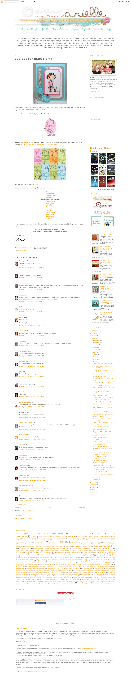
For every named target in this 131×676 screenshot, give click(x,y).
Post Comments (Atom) (28, 510)
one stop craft (50, 562)
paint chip (92, 562)
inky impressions (49, 555)
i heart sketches (34, 555)
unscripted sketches (67, 583)
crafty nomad (95, 543)
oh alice (20, 562)
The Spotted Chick (24, 402)
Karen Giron (50, 207)
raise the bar (60, 568)
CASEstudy (39, 539)
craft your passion (31, 543)
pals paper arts (100, 562)
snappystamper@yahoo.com (90, 648)
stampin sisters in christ (109, 575)
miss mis (112, 559)
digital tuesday (99, 548)
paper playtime (59, 564)
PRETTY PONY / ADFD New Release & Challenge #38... (103, 468)
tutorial (35, 583)
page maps (85, 562)
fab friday (28, 552)
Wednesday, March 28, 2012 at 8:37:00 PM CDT (32, 490)
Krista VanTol (50, 192)
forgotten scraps (87, 552)
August (95, 350)
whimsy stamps (106, 583)
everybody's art (20, 552)
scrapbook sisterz (104, 570)
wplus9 (113, 583)
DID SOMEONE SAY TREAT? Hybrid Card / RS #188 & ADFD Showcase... (107, 248)
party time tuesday (32, 566)
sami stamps (30, 570)
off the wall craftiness (110, 561)
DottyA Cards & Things (26, 422)
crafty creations (86, 543)
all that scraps (101, 533)
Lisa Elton (22, 331)
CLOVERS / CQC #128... (100, 429)
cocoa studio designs (105, 539)
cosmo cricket (106, 542)
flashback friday (61, 552)
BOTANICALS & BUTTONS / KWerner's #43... (106, 262)
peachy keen (42, 566)
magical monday (25, 559)
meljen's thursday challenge (66, 559)
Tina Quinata (54, 107)
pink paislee (92, 566)
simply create (25, 574)
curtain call (77, 546)
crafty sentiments (105, 543)
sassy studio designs (49, 570)
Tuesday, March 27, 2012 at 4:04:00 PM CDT (31, 356)
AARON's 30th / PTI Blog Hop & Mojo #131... (107, 313)
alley (108, 533)
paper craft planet (20, 564)
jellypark (99, 555)
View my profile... (95, 91)
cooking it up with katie (86, 542)
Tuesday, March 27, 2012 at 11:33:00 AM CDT (32, 277)
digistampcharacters (77, 548)
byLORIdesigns (22, 250)
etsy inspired (110, 550)
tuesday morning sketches (102, 581)
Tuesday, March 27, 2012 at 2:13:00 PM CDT (31, 335)
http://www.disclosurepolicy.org (40, 671)
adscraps (89, 533)
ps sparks (36, 568)
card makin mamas (51, 538)
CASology (46, 540)
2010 (93, 485)
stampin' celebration (30, 577)
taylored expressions (74, 579)
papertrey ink (20, 566)
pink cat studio (84, 566)
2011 (93, 482)
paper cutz (42, 564)
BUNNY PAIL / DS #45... (99, 374)
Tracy (20, 496)
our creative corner (70, 562)
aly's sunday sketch (43, 536)
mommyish (50, 561)
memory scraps (78, 559)
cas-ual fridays (108, 538)
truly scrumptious (90, 581)
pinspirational (100, 566)
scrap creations (81, 570)
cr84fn (113, 542)
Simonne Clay (50, 195)
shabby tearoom (69, 572)
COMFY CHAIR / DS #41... (100, 471)
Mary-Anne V (23, 434)
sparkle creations (20, 575)
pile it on (75, 566)
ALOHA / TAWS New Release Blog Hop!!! (105, 275)
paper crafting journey (32, 564)
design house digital (62, 548)
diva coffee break (30, 550)
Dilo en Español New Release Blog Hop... (106, 301)
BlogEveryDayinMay (105, 536)
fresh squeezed (33, 554)
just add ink (106, 556)
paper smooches (77, 564)
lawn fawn (84, 557)
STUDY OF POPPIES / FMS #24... (102, 446)
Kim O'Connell (50, 212)
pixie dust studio (109, 566)
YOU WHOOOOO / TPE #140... (101, 411)
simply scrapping (35, 574)
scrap (69, 570)
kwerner (77, 557)
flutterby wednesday (71, 552)
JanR (20, 307)
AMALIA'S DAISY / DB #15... (101, 441)
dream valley (62, 550)
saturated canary (60, 570)
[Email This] (38, 248)
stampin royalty (96, 576)
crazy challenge (29, 546)
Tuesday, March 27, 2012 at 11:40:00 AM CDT (32, 301)
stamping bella (49, 577)
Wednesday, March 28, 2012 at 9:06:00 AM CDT (32, 459)
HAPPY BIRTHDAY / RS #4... (101, 385)
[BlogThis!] (40, 248)
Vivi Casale (22, 273)
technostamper (103, 579)
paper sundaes (88, 564)
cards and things (98, 538)
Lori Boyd (50, 218)
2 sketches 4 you (31, 534)
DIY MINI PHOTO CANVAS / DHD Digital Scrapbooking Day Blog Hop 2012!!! (106, 289)
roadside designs (99, 568)
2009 (93, 487)
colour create (52, 542)
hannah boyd (82, 554)
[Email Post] (35, 247)
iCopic (41, 555)
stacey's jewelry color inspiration (44, 575)
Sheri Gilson (50, 214)
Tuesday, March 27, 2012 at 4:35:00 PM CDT (31, 366)
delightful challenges (38, 548)
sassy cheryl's (39, 570)
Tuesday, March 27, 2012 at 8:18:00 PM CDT (31, 396)
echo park (90, 550)
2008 (93, 489)
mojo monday (40, 561)
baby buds (64, 536)
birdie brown (88, 536)
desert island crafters (50, 548)
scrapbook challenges (92, 570)
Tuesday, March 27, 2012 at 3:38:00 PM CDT (31, 345)
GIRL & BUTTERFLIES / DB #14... (102, 465)
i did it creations (24, 555)
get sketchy (67, 554)
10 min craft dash (20, 533)
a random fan (72, 533)
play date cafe (20, 568)
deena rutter (25, 548)
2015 (93, 331)
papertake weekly (107, 564)
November (96, 342)
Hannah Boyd (50, 193)
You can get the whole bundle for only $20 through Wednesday (39, 144)
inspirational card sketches (61, 555)
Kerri (20, 382)
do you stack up (44, 550)
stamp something (73, 576)
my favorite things (89, 561)
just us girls (35, 557)
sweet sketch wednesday (107, 577)
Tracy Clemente (50, 201)
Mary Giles (50, 211)
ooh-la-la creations (59, 562)
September (96, 347)
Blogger (73, 623)
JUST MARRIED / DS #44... (100, 395)
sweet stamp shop (20, 579)
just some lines (26, 557)
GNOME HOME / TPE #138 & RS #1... (103, 460)
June (94, 354)
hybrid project (110, 554)
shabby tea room (59, 572)
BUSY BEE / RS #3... (99, 416)
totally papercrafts (80, 581)
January (95, 479)
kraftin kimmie (69, 557)
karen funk (53, 557)
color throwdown (40, 542)
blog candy (95, 536)
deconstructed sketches (104, 546)
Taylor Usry (50, 209)
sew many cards (49, 572)
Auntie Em (22, 283)
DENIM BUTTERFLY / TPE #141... (102, 382)
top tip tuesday (61, 581)
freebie (24, 554)
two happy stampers (54, 583)
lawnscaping (92, 557)
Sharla (21, 455)
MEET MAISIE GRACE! (106, 234)
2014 (93, 333)
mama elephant (45, 559)
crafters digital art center (43, 543)
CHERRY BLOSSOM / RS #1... (101, 463)
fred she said (103, 552)
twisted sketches (44, 583)
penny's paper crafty (52, 566)
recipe (66, 568)
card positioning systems (76, 538)
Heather (21, 445)
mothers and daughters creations (62, 561)
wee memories (96, 583)
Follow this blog (40, 603)
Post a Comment (21, 504)
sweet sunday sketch (34, 579)
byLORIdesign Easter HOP (33, 110)
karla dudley (61, 557)
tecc (84, 579)
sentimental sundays (38, 572)
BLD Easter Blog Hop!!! (99, 376)
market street (55, 559)
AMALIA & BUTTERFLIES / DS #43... (103, 414)
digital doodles (88, 548)
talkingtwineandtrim (49, 579)
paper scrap (67, 564)
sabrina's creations (20, 570)
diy (37, 550)
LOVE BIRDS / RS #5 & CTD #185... (103, 364)
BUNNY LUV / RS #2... (99, 435)
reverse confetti (88, 568)
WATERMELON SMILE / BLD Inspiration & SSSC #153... (101, 453)
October (95, 345)
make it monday (35, 559)
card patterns (62, 538)
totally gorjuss (70, 581)
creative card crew (39, 546)
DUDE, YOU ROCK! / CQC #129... (102, 401)
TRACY (37, 184)
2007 (93, 492)
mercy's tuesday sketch (90, 559)
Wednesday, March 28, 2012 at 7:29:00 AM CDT (32, 439)
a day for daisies (56, 534)
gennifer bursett (58, 554)
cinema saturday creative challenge (69, 539)
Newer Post (18, 507)
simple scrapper (100, 572)
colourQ (61, 542)
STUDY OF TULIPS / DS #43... (101, 426)
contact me (97, 86)
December (96, 340)
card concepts (41, 538)
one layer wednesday (29, 562)
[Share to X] (42, 248)
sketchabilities (76, 574)
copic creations (97, 542)
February (96, 477)
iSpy (92, 556)
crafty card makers (76, 543)
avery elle (57, 536)
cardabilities (88, 538)
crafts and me (66, 543)
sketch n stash (67, 574)
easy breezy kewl (81, 550)
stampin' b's (20, 577)
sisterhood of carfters (46, 574)
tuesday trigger (27, 583)
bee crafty (80, 536)
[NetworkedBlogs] (40, 600)
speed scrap (29, 576)
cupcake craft (69, 546)
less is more (100, 557)
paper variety (97, 564)
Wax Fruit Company (95, 81)
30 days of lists (43, 533)
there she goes (40, 581)
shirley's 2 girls (78, 572)
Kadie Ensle (50, 205)
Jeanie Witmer (50, 216)
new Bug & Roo (28, 142)
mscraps (80, 561)
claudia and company (93, 539)
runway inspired (109, 568)
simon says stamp (88, 572)
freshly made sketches (45, 554)
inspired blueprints (84, 555)
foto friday (95, 552)
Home (50, 507)
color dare (29, 542)
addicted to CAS (81, 533)
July (94, 352)
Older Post (82, 507)
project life (29, 568)
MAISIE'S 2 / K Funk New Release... (103, 474)
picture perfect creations (65, 566)
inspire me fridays (73, 555)
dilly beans (108, 548)
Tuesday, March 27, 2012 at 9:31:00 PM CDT (31, 407)
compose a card (74, 542)
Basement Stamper (24, 485)
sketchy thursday (98, 574)
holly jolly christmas (99, 554)
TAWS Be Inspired (60, 579)
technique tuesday (92, 579)
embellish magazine (100, 550)
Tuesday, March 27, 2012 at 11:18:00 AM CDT (32, 267)
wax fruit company (83, 583)
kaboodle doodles (44, 557)
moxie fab (74, 561)
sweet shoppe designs (92, 577)
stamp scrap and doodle (60, 575)
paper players (49, 564)
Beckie (21, 317)
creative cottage (49, 546)
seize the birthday (27, 572)
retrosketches (74, 568)
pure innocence (51, 568)
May (94, 357)
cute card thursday (87, 546)
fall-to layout (36, 552)
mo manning (30, 561)
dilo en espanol (20, 550)
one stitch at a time (40, 562)
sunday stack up (67, 577)
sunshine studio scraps (78, 577)
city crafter (82, 539)
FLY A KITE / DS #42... (99, 444)
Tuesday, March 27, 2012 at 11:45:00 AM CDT (32, 311)
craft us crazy (21, 543)
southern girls (109, 574)
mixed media (22, 561)
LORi (20, 295)
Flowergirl (22, 261)
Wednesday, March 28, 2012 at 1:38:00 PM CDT (32, 470)
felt (54, 552)
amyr (51, 536)
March (95, 362)
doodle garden (53, 550)
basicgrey (72, 536)
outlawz (79, 562)
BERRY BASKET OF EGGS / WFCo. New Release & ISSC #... (103, 398)
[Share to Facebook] (44, 248)
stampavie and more (85, 575)
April (20, 341)
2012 (93, 338)
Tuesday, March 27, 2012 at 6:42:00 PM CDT (31, 386)
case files (31, 539)
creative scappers (59, 546)
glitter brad (74, 554)
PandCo (109, 563)
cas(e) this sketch (21, 540)
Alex (95, 533)
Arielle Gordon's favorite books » (106, 189)
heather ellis (90, 554)
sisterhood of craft (57, 574)
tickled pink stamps (51, 581)
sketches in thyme (86, 574)
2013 (93, 335)
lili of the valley (109, 557)
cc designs (55, 539)
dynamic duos (70, 550)
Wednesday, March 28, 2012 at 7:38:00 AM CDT (32, 449)
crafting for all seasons (55, 543)
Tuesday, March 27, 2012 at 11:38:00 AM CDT (32, 289)
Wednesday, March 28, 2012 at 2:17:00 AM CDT (32, 417)
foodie (79, 552)
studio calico (57, 577)
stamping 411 (40, 577)
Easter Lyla (33, 114)
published (43, 568)
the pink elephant (26, 581)
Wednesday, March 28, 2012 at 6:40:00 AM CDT (32, 429)
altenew (35, 536)
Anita (20, 371)
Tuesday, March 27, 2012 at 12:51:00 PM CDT (32, 325)
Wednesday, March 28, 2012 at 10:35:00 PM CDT (32, 500)
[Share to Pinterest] (46, 248)
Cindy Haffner (50, 203)
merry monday (104, 559)
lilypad (17, 559)
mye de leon (100, 561)
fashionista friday (47, 552)
